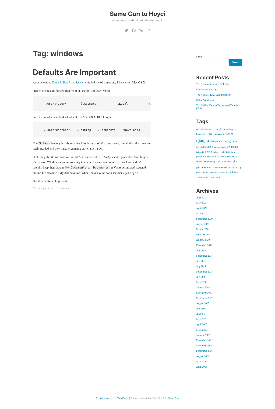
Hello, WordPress (205, 100)
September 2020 (204, 218)
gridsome (232, 146)
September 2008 (204, 271)
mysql (212, 161)
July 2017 (201, 250)
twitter (205, 172)
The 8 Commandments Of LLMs (212, 84)
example (217, 147)
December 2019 (204, 245)
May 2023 (201, 202)
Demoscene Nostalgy (207, 89)
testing (224, 167)
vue (212, 177)
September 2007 (204, 298)
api (213, 129)
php (235, 161)
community (220, 133)
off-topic (228, 161)
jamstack (225, 151)
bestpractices (201, 133)
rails (209, 167)
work (218, 177)
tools (198, 172)
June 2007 (201, 313)
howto (208, 151)
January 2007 (203, 335)
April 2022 (201, 208)
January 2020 (203, 239)
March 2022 (202, 213)
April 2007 (201, 324)
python (201, 167)
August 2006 (202, 356)
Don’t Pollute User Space (67, 82)
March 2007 (202, 329)
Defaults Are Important (74, 72)
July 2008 (201, 276)
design (229, 133)
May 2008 (201, 282)
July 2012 (201, 260)
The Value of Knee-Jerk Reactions (213, 94)
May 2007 (201, 319)
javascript (201, 156)
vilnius (206, 177)
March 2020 (202, 229)
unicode (223, 172)
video (199, 177)
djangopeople (216, 141)
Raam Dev (173, 398)
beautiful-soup (230, 129)
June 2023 (201, 197)
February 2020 (203, 234)
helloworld (200, 152)
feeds (223, 146)
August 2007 (202, 303)
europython (230, 141)
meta (199, 161)
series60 (216, 167)
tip (240, 167)
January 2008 (203, 287)
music (206, 161)
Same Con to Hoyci (137, 13)
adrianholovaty (203, 129)
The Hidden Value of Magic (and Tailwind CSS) (217, 107)
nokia (220, 161)
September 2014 (204, 255)
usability (233, 172)
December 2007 (204, 292)
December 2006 (204, 340)
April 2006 (201, 366)
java (233, 151)
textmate (233, 167)
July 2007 (201, 308)
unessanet (214, 172)
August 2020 (202, 224)
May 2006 (201, 361)
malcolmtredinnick (229, 156)
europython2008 (204, 146)
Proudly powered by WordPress (111, 398)
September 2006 (204, 350)
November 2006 (204, 345)
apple (219, 129)
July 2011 (201, 266)
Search (199, 56)
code (211, 133)
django (202, 140)
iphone (216, 151)
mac (217, 156)
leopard (210, 156)
